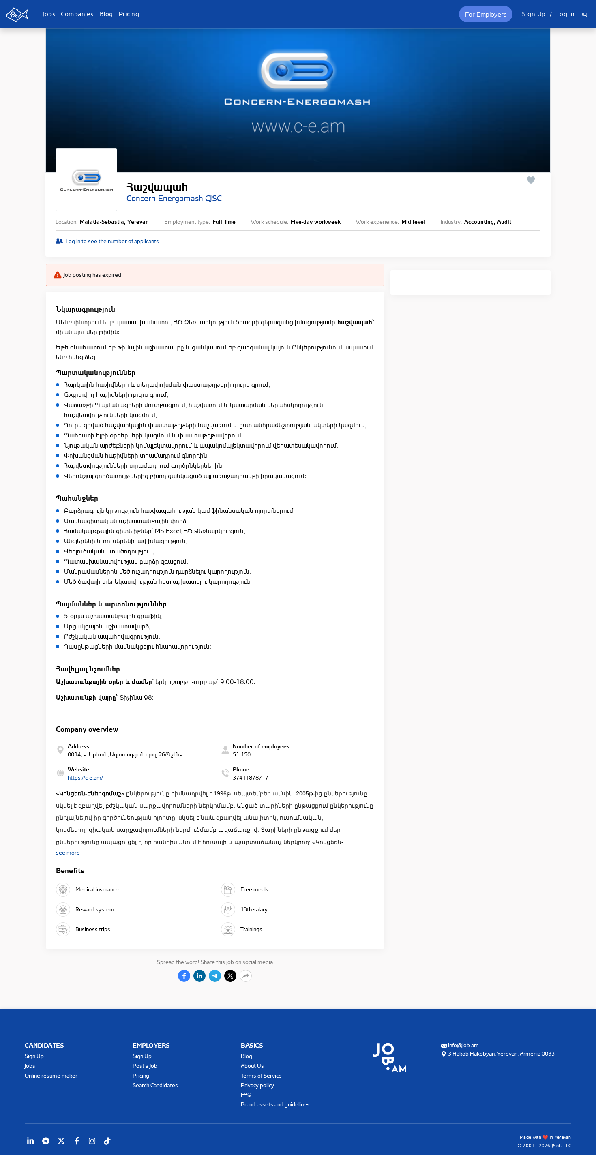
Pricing (129, 14)
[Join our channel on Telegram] (45, 1140)
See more (68, 852)
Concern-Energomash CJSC (174, 198)
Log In (565, 14)
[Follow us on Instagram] (92, 1140)
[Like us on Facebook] (76, 1140)
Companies (77, 14)
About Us (252, 1065)
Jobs (49, 14)
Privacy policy (257, 1085)
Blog (106, 14)
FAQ (246, 1094)
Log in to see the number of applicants (112, 241)
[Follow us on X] (61, 1140)
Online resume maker (51, 1075)
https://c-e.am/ (85, 777)
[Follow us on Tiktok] (107, 1140)
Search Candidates (155, 1085)
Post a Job (145, 1065)
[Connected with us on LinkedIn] (30, 1140)
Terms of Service (261, 1075)
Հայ (584, 14)
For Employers (485, 14)
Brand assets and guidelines (275, 1104)
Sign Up (534, 14)
